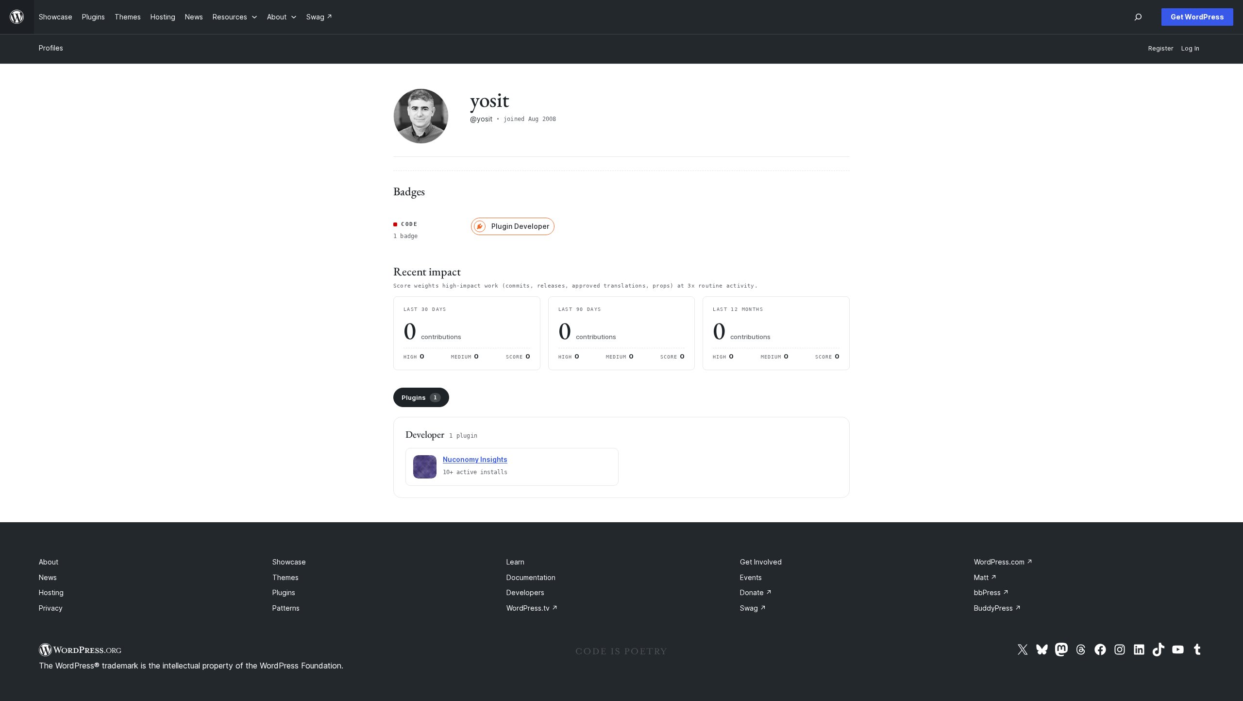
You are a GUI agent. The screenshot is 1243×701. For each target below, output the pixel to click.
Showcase (289, 562)
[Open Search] (1138, 17)
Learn (515, 562)
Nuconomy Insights (475, 459)
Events (751, 577)
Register (1161, 48)
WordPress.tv (532, 608)
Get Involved (761, 562)
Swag (753, 608)
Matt (985, 577)
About (48, 562)
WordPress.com (1003, 562)
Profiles (51, 48)
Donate (756, 592)
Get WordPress (1197, 17)
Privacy (51, 608)
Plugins (419, 397)
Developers (525, 592)
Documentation (530, 577)
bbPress (991, 592)
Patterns (286, 608)
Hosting (51, 592)
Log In (1190, 48)
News (48, 577)
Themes (285, 577)
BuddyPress (997, 608)
